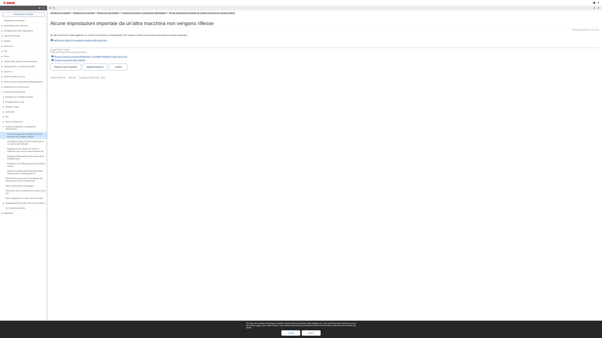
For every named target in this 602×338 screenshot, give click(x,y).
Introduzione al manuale (14, 21)
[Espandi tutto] (39, 8)
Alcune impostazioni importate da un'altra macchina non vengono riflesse (24, 135)
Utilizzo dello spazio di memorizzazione (21, 61)
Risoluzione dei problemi (14, 92)
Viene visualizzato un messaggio (19, 186)
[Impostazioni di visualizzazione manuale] (594, 3)
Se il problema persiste (15, 208)
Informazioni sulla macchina (16, 26)
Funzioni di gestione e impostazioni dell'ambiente (144, 13)
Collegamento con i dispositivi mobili (19, 66)
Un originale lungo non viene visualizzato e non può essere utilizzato (25, 142)
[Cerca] (54, 8)
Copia (6, 56)
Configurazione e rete (14, 102)
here (258, 325)
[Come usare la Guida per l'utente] (598, 3)
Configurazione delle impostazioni (18, 31)
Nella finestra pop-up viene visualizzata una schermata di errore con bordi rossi (24, 179)
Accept (291, 333)
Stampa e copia (12, 107)
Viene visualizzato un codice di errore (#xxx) (24, 198)
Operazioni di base (12, 36)
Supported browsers (95, 67)
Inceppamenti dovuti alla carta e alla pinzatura (25, 203)
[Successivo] (598, 8)
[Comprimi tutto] (43, 8)
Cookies (118, 67)
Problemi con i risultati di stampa (19, 97)
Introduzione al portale (23, 14)
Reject (311, 333)
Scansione (8, 46)
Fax (5, 51)
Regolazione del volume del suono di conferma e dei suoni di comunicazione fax (25, 150)
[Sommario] (50, 8)
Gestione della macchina (14, 77)
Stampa (7, 41)
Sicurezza (8, 72)
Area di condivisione (14, 122)
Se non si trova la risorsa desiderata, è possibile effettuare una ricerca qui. (91, 56)
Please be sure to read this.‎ (65, 67)
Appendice (8, 213)
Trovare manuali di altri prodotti (69, 60)
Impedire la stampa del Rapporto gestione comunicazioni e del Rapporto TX (25, 172)
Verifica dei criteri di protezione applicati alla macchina (80, 40)
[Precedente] (594, 8)
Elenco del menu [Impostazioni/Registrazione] (23, 82)
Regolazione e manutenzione (16, 87)
